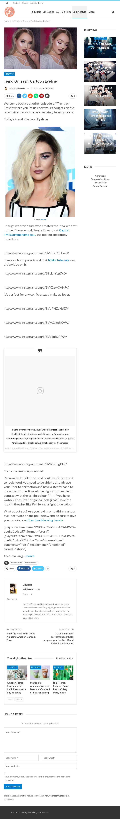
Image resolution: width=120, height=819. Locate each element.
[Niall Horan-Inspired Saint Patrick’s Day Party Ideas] (63, 673)
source (43, 219)
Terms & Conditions (100, 179)
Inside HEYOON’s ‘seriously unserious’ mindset (100, 139)
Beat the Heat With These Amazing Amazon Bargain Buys (21, 637)
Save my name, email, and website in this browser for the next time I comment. (38, 778)
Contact (16, 3)
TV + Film (65, 11)
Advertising (100, 176)
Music (37, 11)
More (91, 11)
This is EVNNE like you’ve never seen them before (100, 91)
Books (50, 11)
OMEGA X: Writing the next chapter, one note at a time (100, 67)
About (25, 3)
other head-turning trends (44, 520)
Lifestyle (81, 11)
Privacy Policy (100, 182)
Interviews (100, 38)
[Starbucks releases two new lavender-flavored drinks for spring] (40, 673)
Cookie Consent (100, 186)
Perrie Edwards (31, 563)
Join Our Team (36, 3)
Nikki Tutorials (58, 260)
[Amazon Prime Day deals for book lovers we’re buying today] (17, 673)
